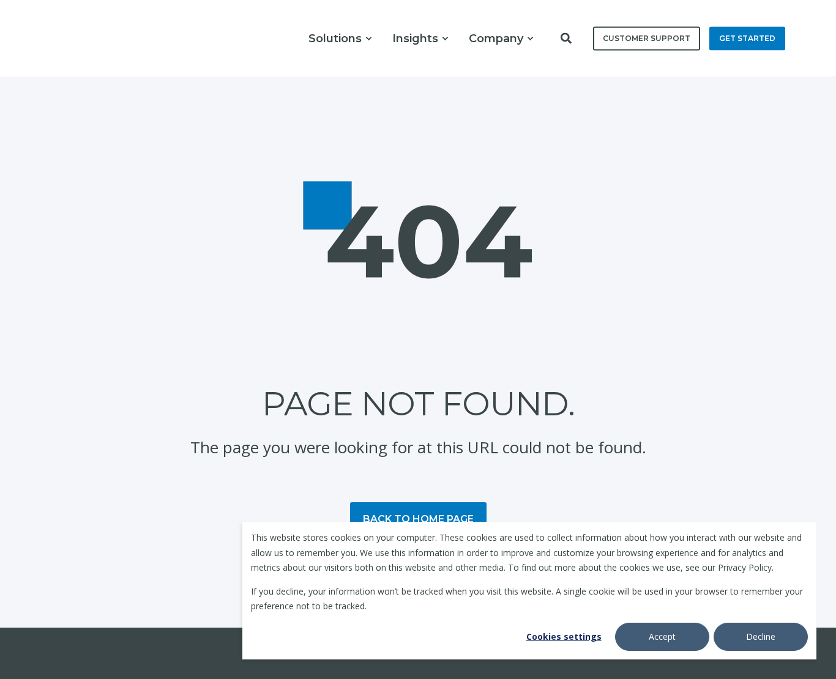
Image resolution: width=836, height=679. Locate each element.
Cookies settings (564, 636)
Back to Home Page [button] (418, 519)
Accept (662, 636)
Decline (760, 636)
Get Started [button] (747, 38)
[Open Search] (568, 36)
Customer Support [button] (646, 38)
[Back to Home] (86, 38)
